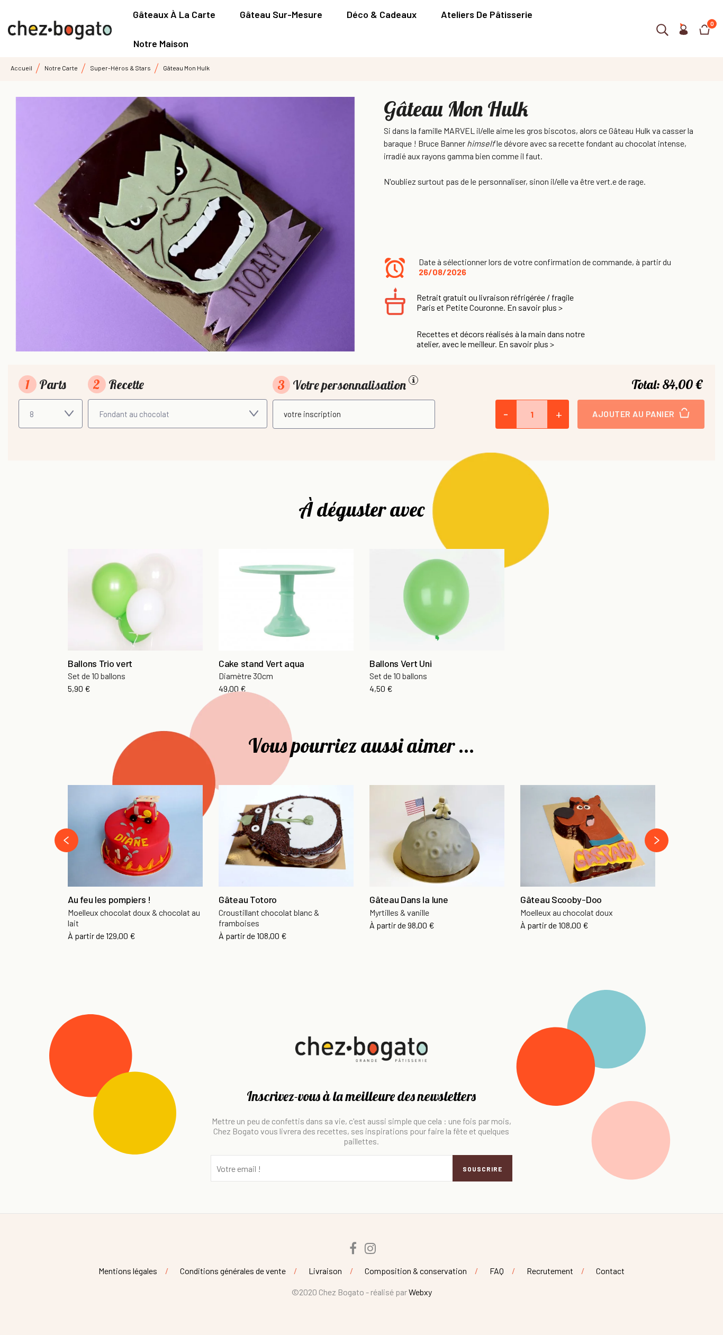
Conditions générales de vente (233, 1271)
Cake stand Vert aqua (261, 664)
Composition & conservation (416, 1271)
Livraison (325, 1271)
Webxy (420, 1292)
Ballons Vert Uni (400, 664)
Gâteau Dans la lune (408, 900)
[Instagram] (370, 1248)
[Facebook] (353, 1248)
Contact (610, 1271)
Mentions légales (127, 1271)
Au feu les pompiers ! (109, 900)
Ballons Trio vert (100, 664)
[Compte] (683, 31)
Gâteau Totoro (248, 900)
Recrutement (550, 1271)
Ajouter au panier (634, 414)
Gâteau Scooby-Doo (561, 900)
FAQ (497, 1271)
